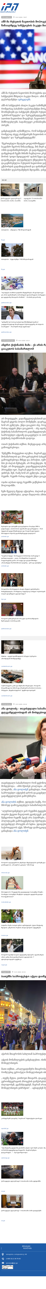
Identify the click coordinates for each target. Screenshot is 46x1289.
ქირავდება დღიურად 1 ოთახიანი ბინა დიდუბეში (21, 1210)
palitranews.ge (6, 629)
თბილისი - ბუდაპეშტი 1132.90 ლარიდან (17, 259)
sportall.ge (4, 1128)
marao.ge (4, 935)
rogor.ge (4, 965)
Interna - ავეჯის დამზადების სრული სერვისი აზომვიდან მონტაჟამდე (19, 657)
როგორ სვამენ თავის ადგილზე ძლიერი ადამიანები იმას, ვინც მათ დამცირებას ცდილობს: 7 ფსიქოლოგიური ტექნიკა (22, 957)
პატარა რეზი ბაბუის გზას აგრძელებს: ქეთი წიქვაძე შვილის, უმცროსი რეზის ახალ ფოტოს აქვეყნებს (22, 926)
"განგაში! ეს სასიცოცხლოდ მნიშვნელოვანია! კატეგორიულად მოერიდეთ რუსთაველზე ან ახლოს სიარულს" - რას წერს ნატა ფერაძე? (22, 324)
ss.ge (3, 1191)
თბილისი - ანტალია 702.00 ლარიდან (16, 230)
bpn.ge (3, 599)
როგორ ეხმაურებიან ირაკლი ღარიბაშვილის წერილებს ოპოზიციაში (19, 620)
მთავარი (26, 1246)
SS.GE (4, 180)
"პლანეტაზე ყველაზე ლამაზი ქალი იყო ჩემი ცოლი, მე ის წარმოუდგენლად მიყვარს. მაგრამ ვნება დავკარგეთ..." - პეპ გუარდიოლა (23, 1150)
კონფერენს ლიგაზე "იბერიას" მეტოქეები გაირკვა (21, 1118)
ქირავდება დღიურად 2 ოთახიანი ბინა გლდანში (21, 1181)
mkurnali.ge (5, 873)
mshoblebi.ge (6, 902)
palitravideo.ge (6, 303)
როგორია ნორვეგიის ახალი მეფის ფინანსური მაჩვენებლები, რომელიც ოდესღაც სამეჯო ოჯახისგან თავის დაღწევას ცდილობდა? (23, 591)
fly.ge (3, 240)
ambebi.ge (5, 536)
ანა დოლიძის (8, 802)
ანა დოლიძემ (20, 789)
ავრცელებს (24, 99)
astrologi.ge (5, 1158)
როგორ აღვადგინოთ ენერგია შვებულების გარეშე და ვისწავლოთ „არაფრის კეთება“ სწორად (23, 864)
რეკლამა (27, 1248)
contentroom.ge (6, 666)
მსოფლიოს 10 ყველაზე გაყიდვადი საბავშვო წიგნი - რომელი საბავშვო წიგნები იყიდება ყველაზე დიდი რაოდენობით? (22, 894)
